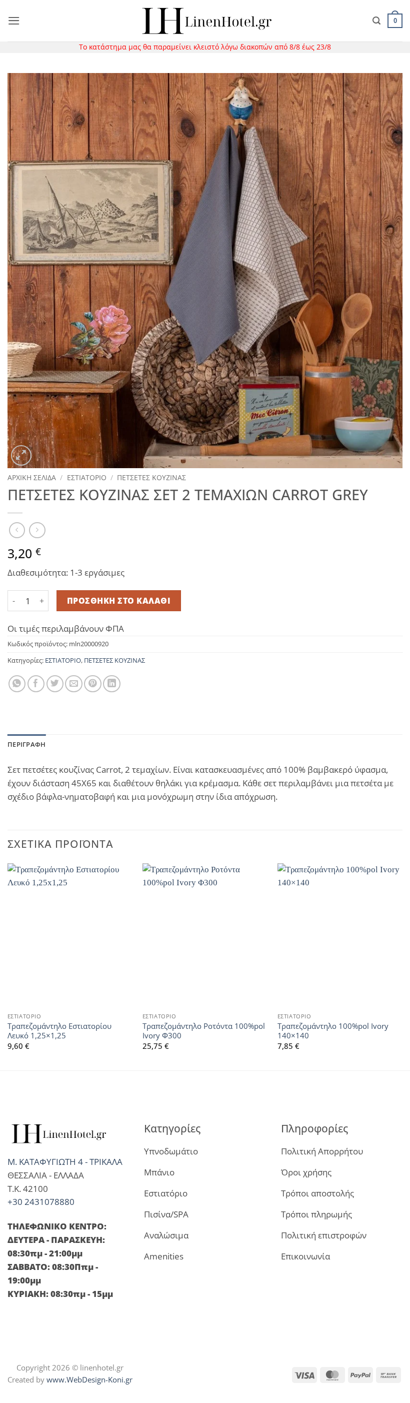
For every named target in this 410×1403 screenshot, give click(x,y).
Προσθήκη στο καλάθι (118, 600)
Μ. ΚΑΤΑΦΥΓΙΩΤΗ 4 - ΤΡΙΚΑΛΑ (65, 1161)
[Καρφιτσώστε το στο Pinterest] (93, 684)
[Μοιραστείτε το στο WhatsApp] (17, 684)
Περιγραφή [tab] (27, 744)
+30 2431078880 (41, 1201)
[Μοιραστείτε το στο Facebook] (36, 684)
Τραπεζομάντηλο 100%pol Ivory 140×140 (333, 1031)
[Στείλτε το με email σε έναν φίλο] (73, 684)
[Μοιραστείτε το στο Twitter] (55, 684)
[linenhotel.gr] (205, 21)
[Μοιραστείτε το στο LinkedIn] (111, 684)
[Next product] (17, 530)
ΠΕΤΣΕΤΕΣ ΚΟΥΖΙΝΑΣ (151, 477)
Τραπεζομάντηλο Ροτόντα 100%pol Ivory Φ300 (203, 1031)
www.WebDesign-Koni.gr (89, 1379)
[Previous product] (37, 530)
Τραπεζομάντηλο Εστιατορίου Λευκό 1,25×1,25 (60, 1031)
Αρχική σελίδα (32, 477)
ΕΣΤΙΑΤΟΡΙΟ (86, 477)
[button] (14, 21)
